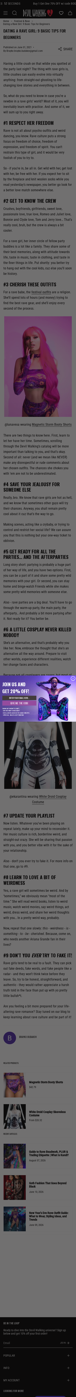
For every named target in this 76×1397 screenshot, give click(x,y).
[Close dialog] (73, 678)
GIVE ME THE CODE (19, 703)
